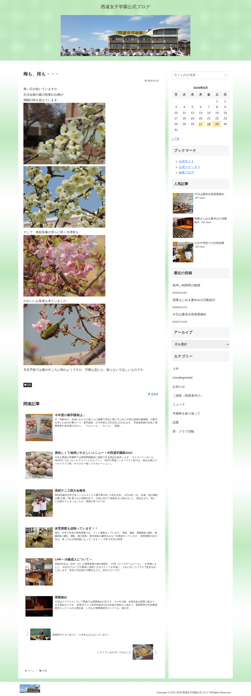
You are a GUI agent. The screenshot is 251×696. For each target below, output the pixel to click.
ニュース (179, 404)
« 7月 (175, 139)
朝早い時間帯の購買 (186, 285)
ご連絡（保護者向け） (188, 395)
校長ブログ (186, 172)
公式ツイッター (189, 167)
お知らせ (179, 386)
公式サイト (186, 161)
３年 (176, 368)
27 (200, 124)
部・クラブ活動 (183, 431)
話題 (28, 385)
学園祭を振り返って (186, 413)
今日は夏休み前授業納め (189, 314)
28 (209, 124)
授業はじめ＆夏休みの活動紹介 (194, 300)
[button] (226, 75)
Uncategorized (182, 377)
